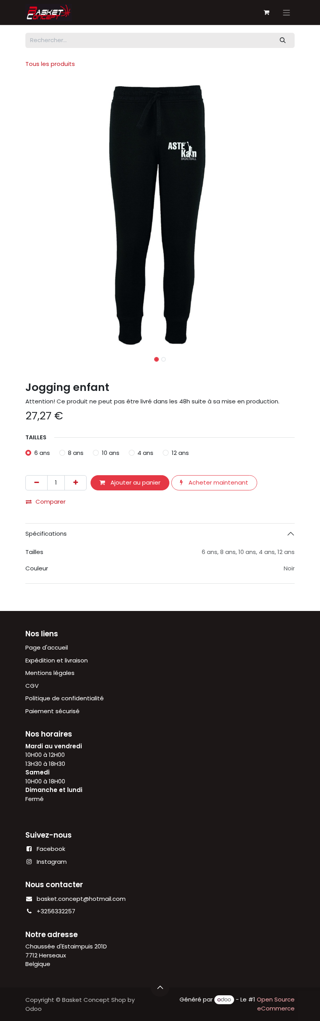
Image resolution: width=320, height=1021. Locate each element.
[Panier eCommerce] (266, 12)
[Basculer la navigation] (286, 12)
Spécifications (46, 533)
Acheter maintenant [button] (217, 482)
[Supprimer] (36, 482)
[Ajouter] (75, 482)
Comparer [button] (51, 501)
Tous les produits (50, 64)
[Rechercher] (283, 40)
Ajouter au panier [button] (134, 482)
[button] (38, 214)
